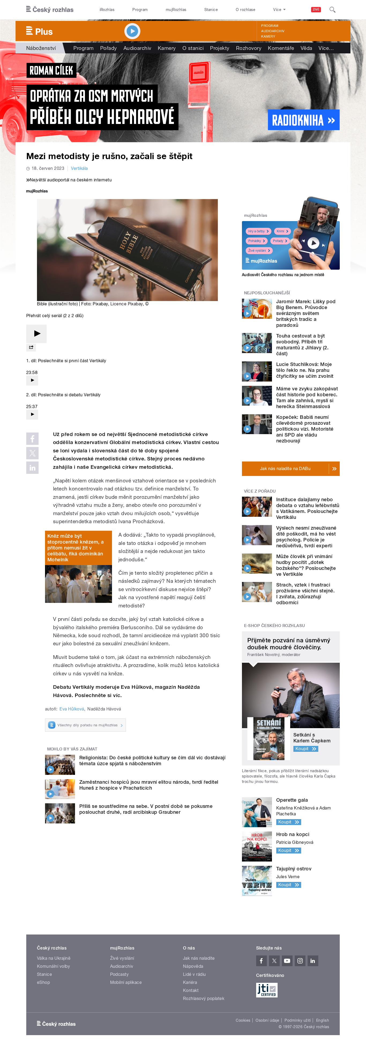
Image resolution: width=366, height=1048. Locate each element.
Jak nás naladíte (199, 958)
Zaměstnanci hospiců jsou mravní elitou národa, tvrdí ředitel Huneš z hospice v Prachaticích (148, 785)
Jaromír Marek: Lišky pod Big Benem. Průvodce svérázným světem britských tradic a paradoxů (306, 313)
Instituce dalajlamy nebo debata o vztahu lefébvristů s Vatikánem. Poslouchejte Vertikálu (307, 508)
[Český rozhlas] (49, 9)
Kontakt (191, 990)
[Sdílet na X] (32, 453)
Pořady (108, 48)
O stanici (193, 48)
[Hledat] (332, 9)
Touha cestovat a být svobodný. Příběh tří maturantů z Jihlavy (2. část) (302, 344)
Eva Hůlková (71, 709)
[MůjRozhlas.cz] (37, 191)
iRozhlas (107, 10)
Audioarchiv (272, 31)
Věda (306, 48)
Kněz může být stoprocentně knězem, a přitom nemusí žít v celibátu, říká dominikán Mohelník (75, 547)
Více (326, 48)
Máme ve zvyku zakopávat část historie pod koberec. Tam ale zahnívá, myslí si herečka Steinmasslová (307, 397)
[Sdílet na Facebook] (32, 439)
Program (140, 10)
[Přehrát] (36, 334)
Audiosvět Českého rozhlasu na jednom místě (283, 275)
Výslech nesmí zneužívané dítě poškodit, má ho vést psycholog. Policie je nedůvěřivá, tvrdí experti (306, 536)
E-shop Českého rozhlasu (274, 625)
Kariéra (190, 982)
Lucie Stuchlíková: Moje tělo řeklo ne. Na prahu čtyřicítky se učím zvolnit (304, 370)
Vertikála (79, 168)
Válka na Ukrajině (53, 958)
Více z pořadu (260, 491)
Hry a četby (256, 231)
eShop (43, 982)
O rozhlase (245, 10)
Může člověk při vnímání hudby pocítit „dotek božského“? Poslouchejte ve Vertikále (306, 565)
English (322, 1020)
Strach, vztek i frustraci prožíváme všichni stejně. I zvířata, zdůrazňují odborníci (305, 593)
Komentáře (281, 48)
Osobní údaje (267, 1020)
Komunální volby (53, 966)
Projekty (220, 48)
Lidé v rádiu (194, 974)
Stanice (211, 10)
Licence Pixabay (126, 303)
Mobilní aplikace (126, 982)
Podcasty (119, 974)
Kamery (268, 36)
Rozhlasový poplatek (203, 998)
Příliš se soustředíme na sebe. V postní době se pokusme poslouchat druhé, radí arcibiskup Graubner (145, 809)
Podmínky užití (298, 1020)
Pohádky (254, 241)
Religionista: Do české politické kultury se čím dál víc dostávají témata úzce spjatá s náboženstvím (152, 760)
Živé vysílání (257, 250)
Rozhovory (249, 48)
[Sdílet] (31, 347)
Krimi (280, 231)
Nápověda (193, 966)
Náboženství (41, 48)
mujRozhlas (176, 10)
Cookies (243, 1020)
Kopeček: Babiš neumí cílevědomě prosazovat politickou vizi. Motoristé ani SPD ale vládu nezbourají (304, 429)
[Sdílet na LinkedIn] (32, 467)
